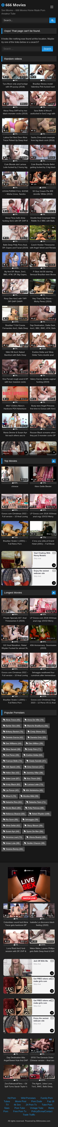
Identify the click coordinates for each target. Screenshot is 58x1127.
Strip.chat (6, 453)
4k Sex (17, 1105)
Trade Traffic (29, 1115)
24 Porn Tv (31, 1105)
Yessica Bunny (14, 849)
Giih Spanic (13, 767)
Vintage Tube (36, 1108)
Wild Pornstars (28, 1098)
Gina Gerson (35, 767)
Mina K (11, 796)
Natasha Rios (14, 802)
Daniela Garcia (14, 737)
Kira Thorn (33, 778)
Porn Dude (36, 1101)
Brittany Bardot (14, 731)
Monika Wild (30, 796)
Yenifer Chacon (36, 843)
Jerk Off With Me (41, 961)
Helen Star (12, 772)
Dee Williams (13, 743)
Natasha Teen (37, 802)
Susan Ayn (12, 831)
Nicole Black (13, 808)
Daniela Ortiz (38, 737)
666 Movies (15, 4)
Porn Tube (19, 1108)
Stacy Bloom (35, 825)
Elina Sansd (13, 749)
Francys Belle (14, 761)
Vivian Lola (13, 843)
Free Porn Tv (19, 1111)
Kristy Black (13, 784)
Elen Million (36, 743)
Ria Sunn (12, 819)
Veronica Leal (14, 837)
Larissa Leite (35, 784)
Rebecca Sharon (15, 814)
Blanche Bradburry (37, 726)
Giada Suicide (37, 761)
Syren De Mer (34, 831)
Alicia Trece (13, 720)
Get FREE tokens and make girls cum (43, 980)
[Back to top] (49, 1118)
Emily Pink (34, 749)
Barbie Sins (13, 726)
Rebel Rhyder (41, 814)
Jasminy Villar (34, 772)
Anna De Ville (35, 720)
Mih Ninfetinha (34, 790)
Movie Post (20, 1101)
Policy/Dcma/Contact (41, 1111)
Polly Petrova (36, 808)
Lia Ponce (12, 790)
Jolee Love (13, 778)
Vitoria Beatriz (37, 837)
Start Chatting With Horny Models (40, 451)
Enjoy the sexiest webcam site (13, 451)
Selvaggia (31, 819)
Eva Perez (12, 755)
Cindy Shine (37, 731)
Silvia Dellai (13, 825)
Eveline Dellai (34, 755)
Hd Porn (12, 1098)
